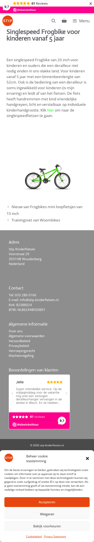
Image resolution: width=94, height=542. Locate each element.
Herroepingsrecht (22, 351)
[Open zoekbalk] (53, 20)
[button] (87, 458)
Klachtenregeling (21, 355)
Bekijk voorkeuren (47, 526)
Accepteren (47, 502)
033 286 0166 (25, 295)
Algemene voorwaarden (27, 336)
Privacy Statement (55, 536)
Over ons (16, 331)
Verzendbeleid (19, 341)
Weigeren (47, 514)
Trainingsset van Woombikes (36, 220)
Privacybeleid (19, 345)
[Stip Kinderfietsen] (8, 20)
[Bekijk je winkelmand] (64, 20)
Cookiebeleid (34, 536)
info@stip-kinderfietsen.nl (39, 300)
